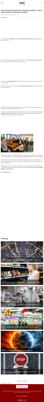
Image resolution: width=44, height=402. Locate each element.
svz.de (23, 61)
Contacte (25, 381)
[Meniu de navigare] (2, 3)
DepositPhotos (25, 395)
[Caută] (42, 3)
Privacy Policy (3, 383)
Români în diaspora (12, 14)
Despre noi (19, 381)
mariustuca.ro (7, 172)
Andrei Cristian (5, 14)
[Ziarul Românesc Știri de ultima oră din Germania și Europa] (22, 3)
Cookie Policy (9, 383)
